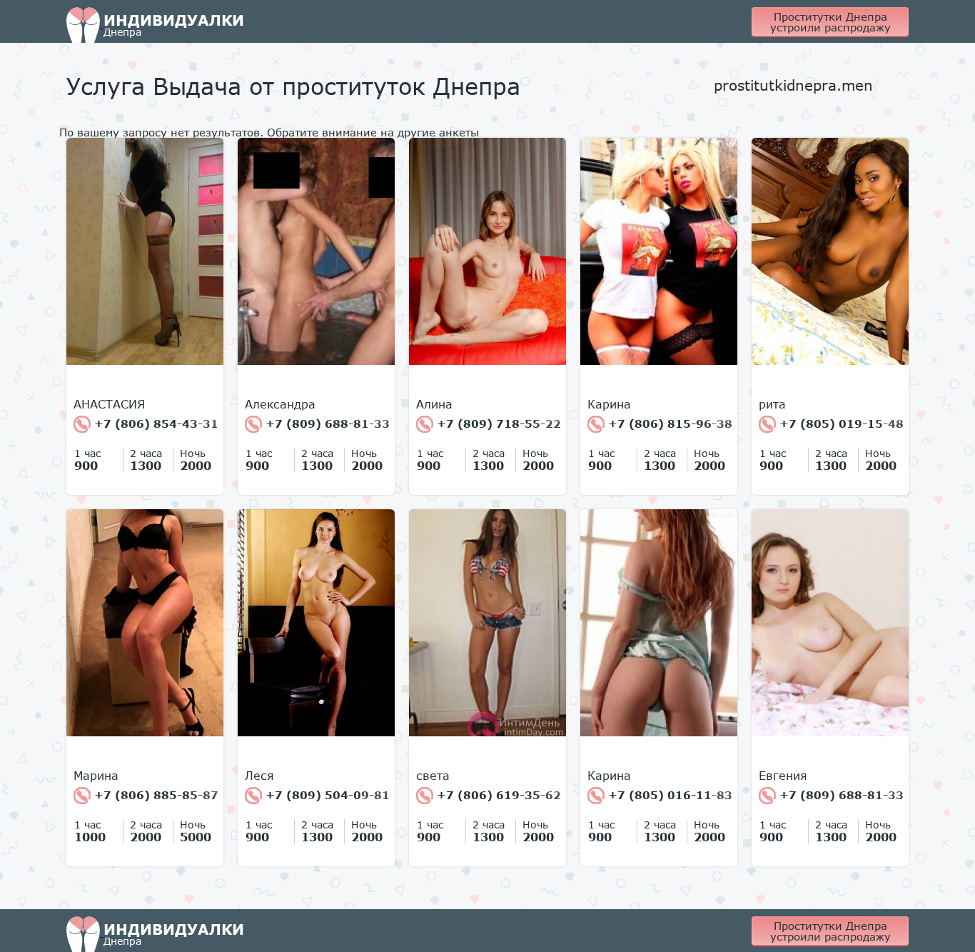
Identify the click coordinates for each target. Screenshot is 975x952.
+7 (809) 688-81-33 (326, 423)
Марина (96, 775)
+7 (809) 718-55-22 (497, 423)
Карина (609, 404)
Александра (280, 404)
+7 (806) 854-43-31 (154, 423)
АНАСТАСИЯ (109, 404)
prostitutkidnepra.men (793, 85)
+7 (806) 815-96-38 (668, 423)
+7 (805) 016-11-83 (668, 794)
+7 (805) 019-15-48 (840, 423)
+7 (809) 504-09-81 (326, 794)
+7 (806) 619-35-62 (497, 794)
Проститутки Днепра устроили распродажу (830, 22)
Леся (259, 775)
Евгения (783, 775)
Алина (434, 404)
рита (772, 404)
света (433, 775)
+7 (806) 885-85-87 (154, 794)
